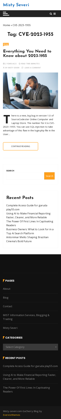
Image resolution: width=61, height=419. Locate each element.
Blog (6, 44)
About (6, 288)
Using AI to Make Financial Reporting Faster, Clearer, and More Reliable (29, 377)
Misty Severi (16, 5)
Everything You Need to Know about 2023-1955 (27, 53)
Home (6, 25)
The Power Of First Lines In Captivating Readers (26, 389)
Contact (7, 306)
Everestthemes (11, 414)
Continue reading (20, 146)
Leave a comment (33, 67)
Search (10, 170)
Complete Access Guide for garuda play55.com (30, 366)
